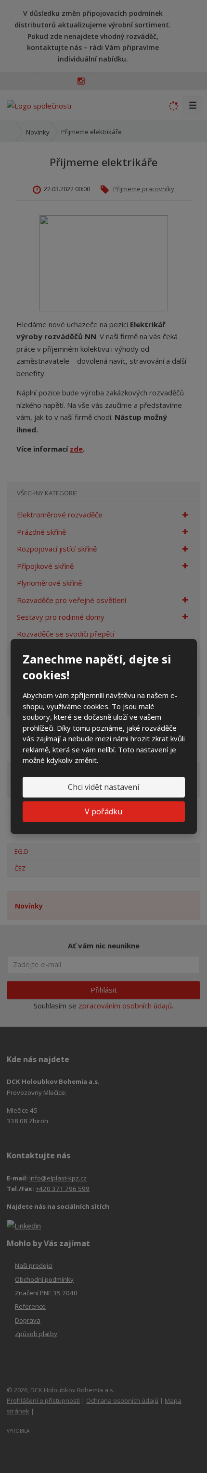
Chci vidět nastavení (103, 787)
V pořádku (103, 811)
